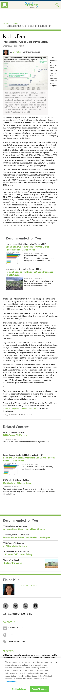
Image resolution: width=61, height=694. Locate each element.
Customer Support (16, 628)
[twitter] (15, 606)
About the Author (29, 586)
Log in (6, 614)
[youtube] (25, 606)
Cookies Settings (19, 689)
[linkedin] (35, 606)
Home (6, 24)
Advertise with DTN (17, 641)
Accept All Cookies (39, 689)
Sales (11, 635)
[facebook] (6, 606)
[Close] (56, 663)
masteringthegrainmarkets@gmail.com (19, 408)
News (15, 24)
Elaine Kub (17, 52)
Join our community (21, 614)
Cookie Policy (11, 682)
